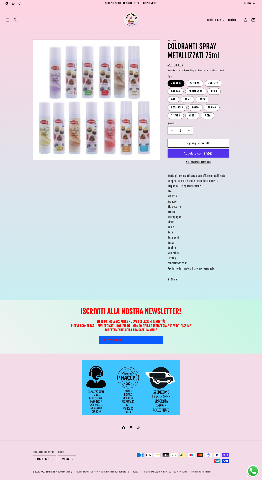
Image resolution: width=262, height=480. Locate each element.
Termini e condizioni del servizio (115, 472)
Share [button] (174, 279)
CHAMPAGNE (195, 91)
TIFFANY (175, 115)
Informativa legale (152, 472)
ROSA (202, 99)
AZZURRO (194, 83)
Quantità (172, 123)
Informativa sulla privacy (87, 472)
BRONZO (175, 91)
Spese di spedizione (193, 70)
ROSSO (195, 107)
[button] (7, 20)
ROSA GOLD (177, 107)
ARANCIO (176, 83)
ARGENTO (213, 83)
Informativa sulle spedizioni (175, 472)
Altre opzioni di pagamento (198, 162)
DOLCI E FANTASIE (48, 472)
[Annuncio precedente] (82, 3)
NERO (214, 91)
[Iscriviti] (159, 340)
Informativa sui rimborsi (201, 472)
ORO (173, 99)
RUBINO (212, 107)
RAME (188, 99)
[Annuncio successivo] (180, 3)
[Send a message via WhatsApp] (253, 471)
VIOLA (208, 115)
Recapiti (136, 472)
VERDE (192, 115)
